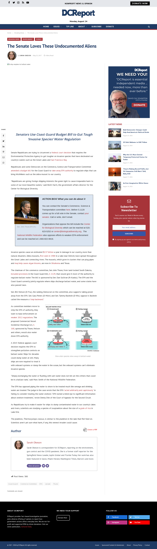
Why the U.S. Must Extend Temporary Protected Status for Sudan (135, 157)
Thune (55, 484)
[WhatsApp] (3, 162)
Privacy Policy (137, 545)
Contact (147, 545)
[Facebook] (3, 135)
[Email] (3, 157)
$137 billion (48, 252)
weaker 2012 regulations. (22, 317)
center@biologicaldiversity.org (67, 231)
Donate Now (62, 518)
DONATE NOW (140, 3)
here (68, 210)
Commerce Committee (29, 484)
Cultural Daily (26, 527)
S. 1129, (52, 274)
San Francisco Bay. (59, 160)
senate (47, 484)
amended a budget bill (21, 170)
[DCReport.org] (78, 13)
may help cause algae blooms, (28, 263)
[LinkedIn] (3, 146)
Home (46, 26)
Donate (110, 26)
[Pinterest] (3, 151)
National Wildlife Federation (30, 235)
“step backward (36, 299)
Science (39, 39)
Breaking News (14, 39)
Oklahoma (55, 263)
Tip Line (70, 26)
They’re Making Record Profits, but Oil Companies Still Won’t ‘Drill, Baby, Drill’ (136, 171)
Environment (28, 39)
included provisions (19, 274)
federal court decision (61, 152)
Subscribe (96, 26)
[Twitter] (3, 141)
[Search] (149, 26)
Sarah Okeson (25, 55)
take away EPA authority (62, 170)
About (81, 26)
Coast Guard (13, 484)
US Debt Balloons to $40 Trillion (135, 142)
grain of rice (85, 408)
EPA (41, 484)
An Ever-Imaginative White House (135, 183)
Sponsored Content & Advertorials (113, 545)
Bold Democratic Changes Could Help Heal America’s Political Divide (136, 131)
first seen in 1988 (47, 256)
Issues (56, 26)
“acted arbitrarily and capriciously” (79, 390)
